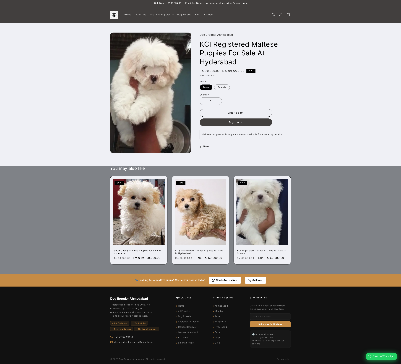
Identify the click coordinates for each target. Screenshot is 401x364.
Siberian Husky (186, 342)
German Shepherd (188, 332)
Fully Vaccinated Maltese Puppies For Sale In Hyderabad (199, 252)
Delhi (217, 342)
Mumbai (219, 311)
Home (181, 306)
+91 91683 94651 (123, 337)
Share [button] (206, 146)
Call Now (257, 280)
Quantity (204, 94)
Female (222, 87)
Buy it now (236, 122)
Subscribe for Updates (270, 324)
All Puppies (184, 311)
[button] (161, 14)
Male (206, 87)
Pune (218, 316)
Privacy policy (284, 359)
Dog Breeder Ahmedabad (131, 359)
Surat (218, 332)
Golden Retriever (187, 327)
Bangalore (220, 321)
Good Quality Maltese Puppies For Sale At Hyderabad (137, 252)
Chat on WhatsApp (383, 356)
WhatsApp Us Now (227, 280)
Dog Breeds (184, 316)
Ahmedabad (221, 306)
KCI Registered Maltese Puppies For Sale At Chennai (261, 252)
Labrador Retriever (188, 321)
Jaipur (218, 337)
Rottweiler (183, 337)
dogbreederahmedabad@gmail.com (133, 342)
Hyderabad (221, 327)
